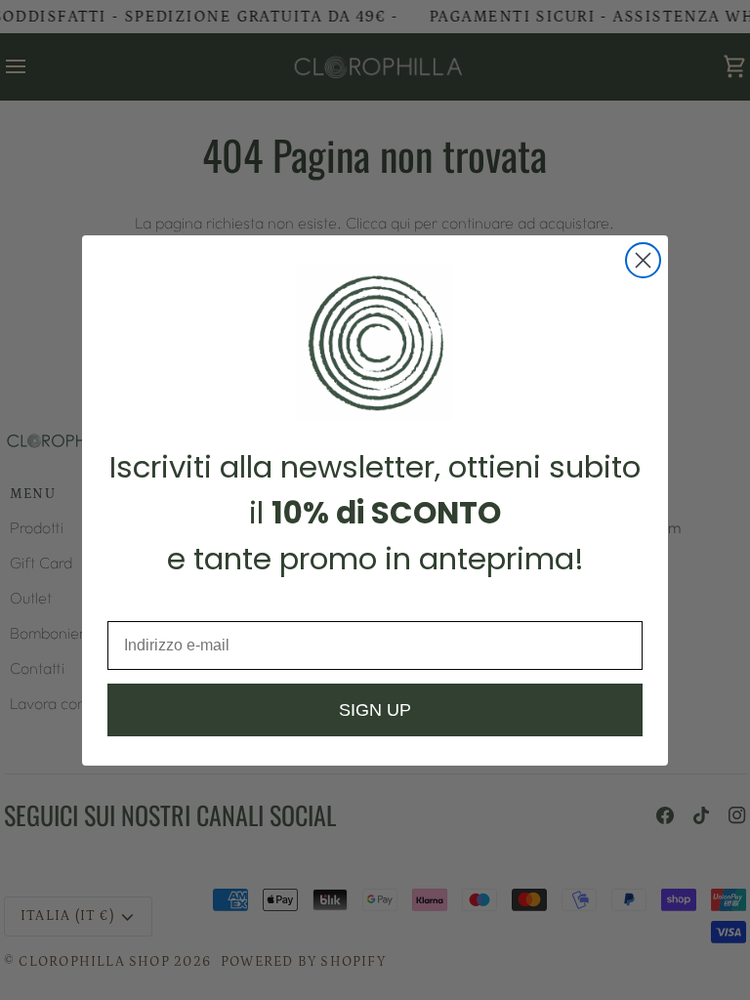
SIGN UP (375, 710)
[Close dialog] (643, 260)
